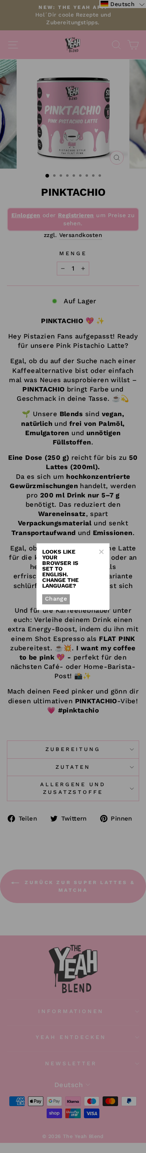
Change (56, 599)
